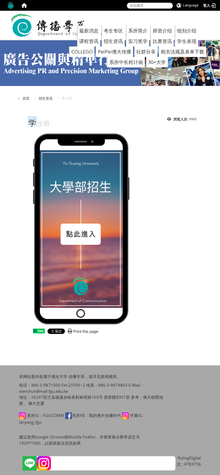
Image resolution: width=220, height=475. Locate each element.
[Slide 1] (199, 78)
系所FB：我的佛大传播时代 (96, 415)
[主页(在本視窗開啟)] (60, 25)
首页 (26, 98)
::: (198, 16)
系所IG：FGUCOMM (45, 415)
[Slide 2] (204, 78)
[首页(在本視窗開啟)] (24, 5)
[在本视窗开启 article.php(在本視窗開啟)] (81, 228)
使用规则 (109, 376)
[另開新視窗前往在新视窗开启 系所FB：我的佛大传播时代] (68, 415)
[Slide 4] (213, 78)
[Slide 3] (208, 78)
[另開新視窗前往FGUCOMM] (44, 463)
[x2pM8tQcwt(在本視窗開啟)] (30, 463)
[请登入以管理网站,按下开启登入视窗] (10, 5)
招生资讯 (46, 98)
